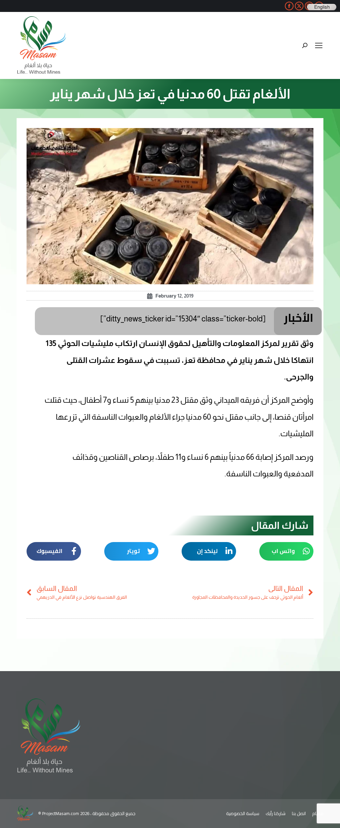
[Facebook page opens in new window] (289, 6)
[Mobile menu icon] (318, 45)
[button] (286, 551)
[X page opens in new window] (299, 6)
